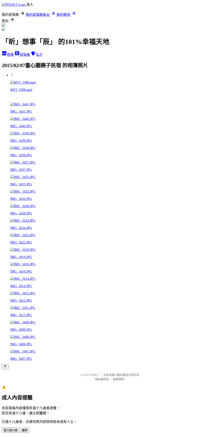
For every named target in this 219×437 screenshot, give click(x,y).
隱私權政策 (102, 379)
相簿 (11, 54)
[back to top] (5, 366)
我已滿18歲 (10, 430)
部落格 (25, 54)
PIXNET (94, 374)
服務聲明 (118, 379)
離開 (24, 430)
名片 (39, 54)
